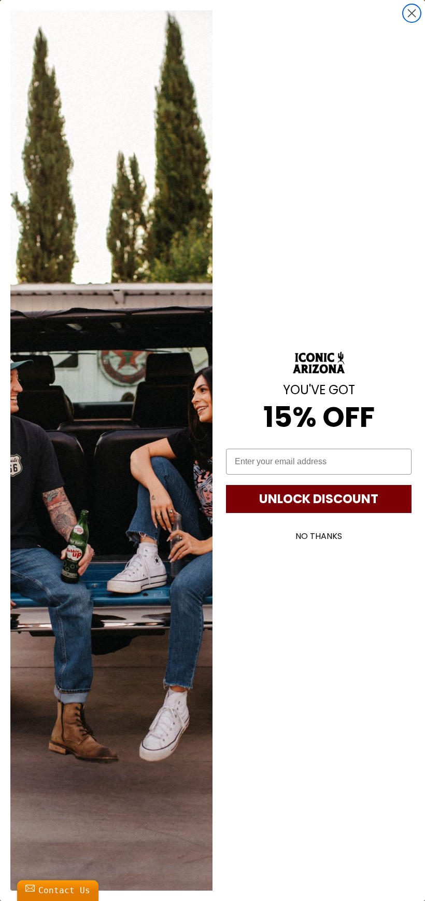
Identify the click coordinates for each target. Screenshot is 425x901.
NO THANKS (318, 536)
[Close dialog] (412, 13)
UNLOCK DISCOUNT (318, 498)
